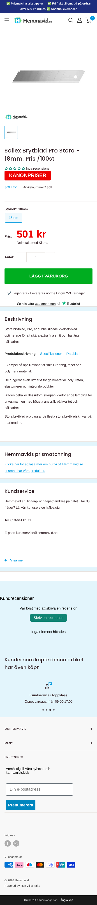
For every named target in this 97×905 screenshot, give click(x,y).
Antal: (9, 257)
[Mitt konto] (79, 20)
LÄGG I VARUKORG (48, 276)
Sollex (11, 187)
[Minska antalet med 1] (21, 257)
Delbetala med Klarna (32, 243)
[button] (15, 168)
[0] (89, 20)
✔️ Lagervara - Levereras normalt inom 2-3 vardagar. (46, 293)
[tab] (20, 354)
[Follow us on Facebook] (8, 843)
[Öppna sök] (70, 20)
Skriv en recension (48, 618)
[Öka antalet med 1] (50, 257)
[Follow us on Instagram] (16, 843)
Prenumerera (20, 805)
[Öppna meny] (7, 20)
